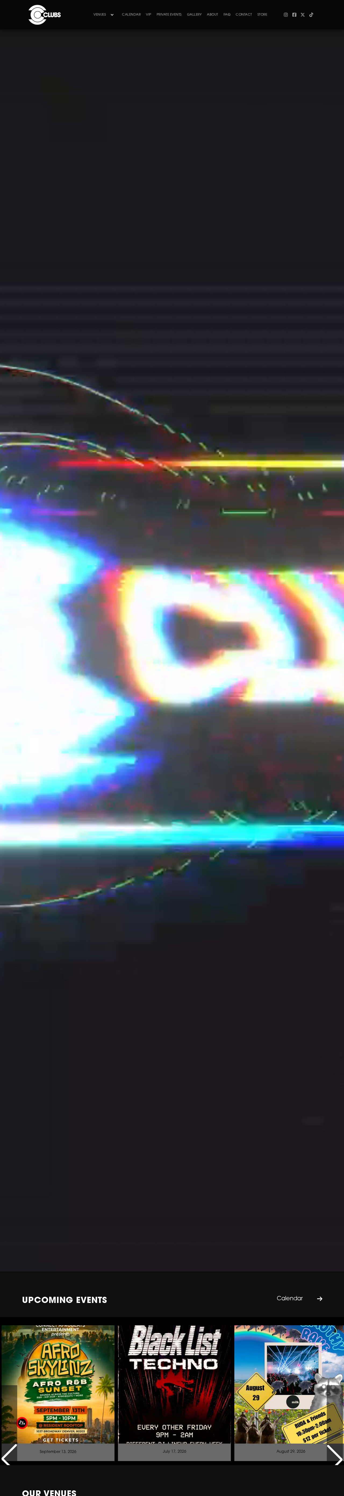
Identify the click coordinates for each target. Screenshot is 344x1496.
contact (244, 14)
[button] (102, 14)
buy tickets (58, 1424)
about (212, 14)
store (262, 14)
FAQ (227, 14)
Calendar (131, 14)
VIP (148, 14)
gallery (194, 14)
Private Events (169, 14)
